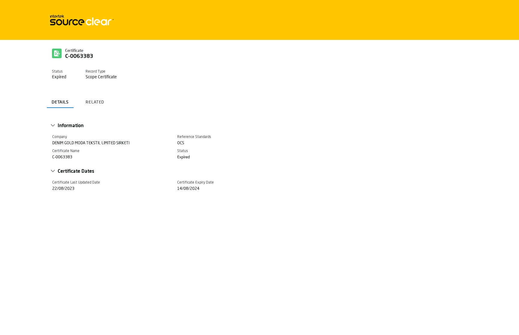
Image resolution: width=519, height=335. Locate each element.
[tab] (60, 99)
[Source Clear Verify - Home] (80, 20)
